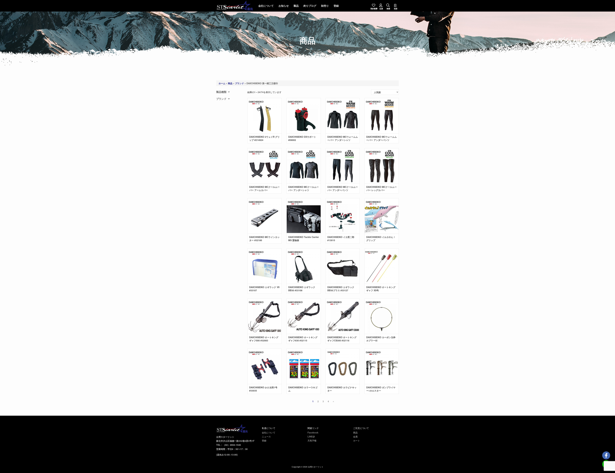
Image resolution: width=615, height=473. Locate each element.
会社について (266, 6)
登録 (336, 6)
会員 (355, 436)
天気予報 (312, 440)
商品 (230, 83)
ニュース (266, 436)
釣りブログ (309, 6)
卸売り (325, 6)
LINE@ (311, 436)
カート (356, 440)
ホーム (222, 83)
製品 (296, 6)
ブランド (239, 83)
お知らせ (284, 6)
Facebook (313, 432)
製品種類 (221, 92)
